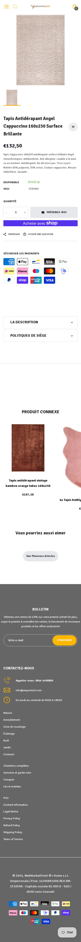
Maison (7, 713)
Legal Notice (10, 811)
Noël (6, 740)
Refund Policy (11, 825)
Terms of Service (13, 839)
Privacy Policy (11, 818)
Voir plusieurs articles (40, 556)
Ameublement (11, 720)
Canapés (8, 779)
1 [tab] (40, 81)
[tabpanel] (40, 50)
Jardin (7, 747)
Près (6, 798)
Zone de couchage (14, 726)
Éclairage (9, 733)
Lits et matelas (12, 786)
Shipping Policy (12, 832)
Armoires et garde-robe (17, 772)
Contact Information (15, 805)
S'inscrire (64, 640)
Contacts (8, 754)
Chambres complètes (16, 766)
